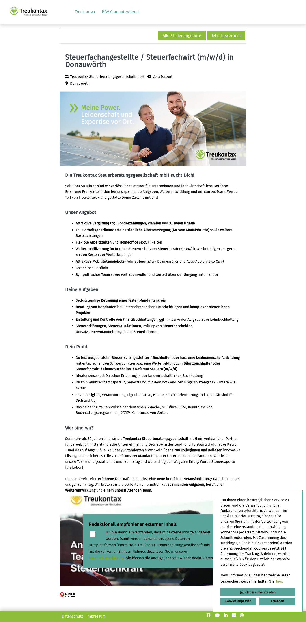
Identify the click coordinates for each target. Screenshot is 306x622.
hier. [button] (279, 581)
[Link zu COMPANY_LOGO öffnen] (28, 12)
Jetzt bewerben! (226, 35)
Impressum (96, 616)
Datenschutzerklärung (106, 558)
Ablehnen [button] (277, 601)
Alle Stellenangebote (182, 35)
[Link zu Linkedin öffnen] (226, 615)
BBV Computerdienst (121, 11)
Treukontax (85, 11)
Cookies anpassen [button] (238, 601)
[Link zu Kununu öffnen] (234, 615)
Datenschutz (72, 616)
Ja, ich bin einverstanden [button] (258, 592)
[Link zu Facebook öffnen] (208, 615)
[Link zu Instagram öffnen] (242, 615)
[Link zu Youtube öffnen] (217, 615)
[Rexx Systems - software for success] (67, 595)
